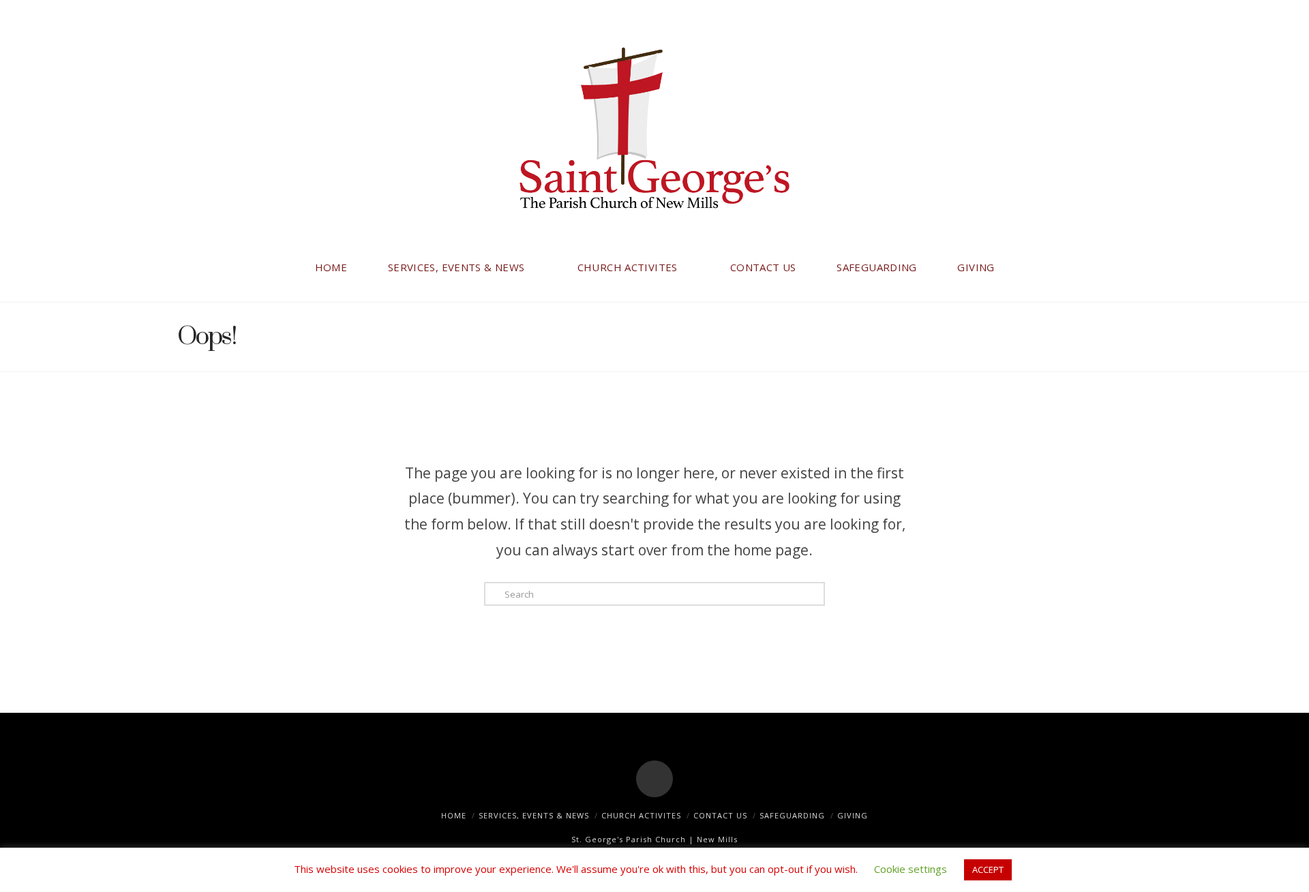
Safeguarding (792, 815)
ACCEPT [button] (988, 869)
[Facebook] (654, 778)
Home (453, 815)
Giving (852, 815)
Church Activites (641, 815)
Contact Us (720, 815)
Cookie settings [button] (910, 869)
